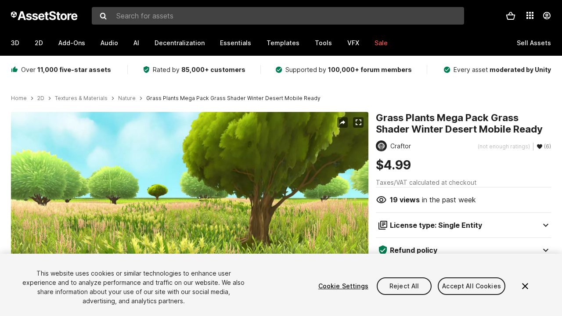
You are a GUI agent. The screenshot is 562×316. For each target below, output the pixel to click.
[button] (510, 16)
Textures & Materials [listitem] (81, 98)
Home (19, 98)
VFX (353, 43)
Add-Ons (71, 43)
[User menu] (546, 15)
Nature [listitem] (127, 98)
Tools (323, 43)
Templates (283, 43)
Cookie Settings (343, 286)
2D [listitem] (40, 98)
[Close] (525, 286)
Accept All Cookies (471, 286)
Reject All (404, 286)
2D (39, 43)
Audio (109, 43)
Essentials (235, 43)
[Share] (342, 122)
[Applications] (530, 15)
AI (136, 43)
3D (15, 43)
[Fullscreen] (358, 122)
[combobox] (278, 16)
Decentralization (180, 43)
